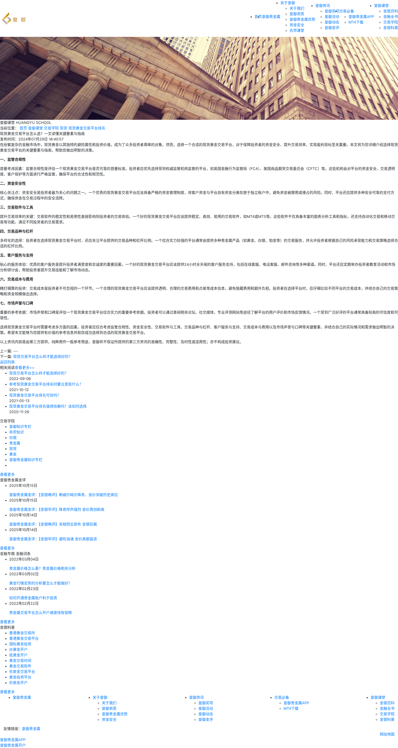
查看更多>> (25, 367)
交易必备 (346, 11)
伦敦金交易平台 (22, 671)
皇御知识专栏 (20, 426)
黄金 (13, 454)
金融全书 (390, 16)
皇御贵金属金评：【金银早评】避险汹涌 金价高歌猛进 (53, 539)
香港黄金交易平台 (24, 638)
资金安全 (297, 25)
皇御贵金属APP (361, 16)
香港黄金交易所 (22, 633)
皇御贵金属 (271, 16)
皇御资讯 (322, 5)
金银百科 (390, 11)
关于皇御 (287, 2)
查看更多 (7, 474)
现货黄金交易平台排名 (86, 128)
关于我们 (297, 8)
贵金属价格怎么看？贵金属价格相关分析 (42, 568)
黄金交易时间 (20, 660)
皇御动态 (332, 22)
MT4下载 (355, 22)
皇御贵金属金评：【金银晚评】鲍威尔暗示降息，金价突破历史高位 (63, 494)
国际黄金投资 (20, 644)
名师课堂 (297, 30)
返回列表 (7, 362)
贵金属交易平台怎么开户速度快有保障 (40, 612)
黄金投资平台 (20, 677)
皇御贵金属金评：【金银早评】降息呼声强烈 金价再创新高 (56, 509)
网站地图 (387, 734)
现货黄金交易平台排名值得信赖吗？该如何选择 (48, 406)
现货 (63, 128)
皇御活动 (332, 16)
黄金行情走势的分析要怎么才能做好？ (40, 583)
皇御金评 (332, 27)
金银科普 (390, 27)
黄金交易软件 (20, 666)
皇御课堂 (381, 5)
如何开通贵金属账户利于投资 (33, 598)
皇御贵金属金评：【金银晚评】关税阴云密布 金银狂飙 (53, 524)
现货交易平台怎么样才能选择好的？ (42, 356)
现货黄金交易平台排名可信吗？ (35, 395)
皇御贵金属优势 (302, 19)
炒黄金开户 (18, 649)
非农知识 (16, 432)
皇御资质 (297, 14)
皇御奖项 (332, 11)
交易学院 (390, 22)
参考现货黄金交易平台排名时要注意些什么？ (46, 384)
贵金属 (14, 443)
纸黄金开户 (18, 655)
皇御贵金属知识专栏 (25, 459)
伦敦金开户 (18, 682)
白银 (13, 437)
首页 (23, 128)
